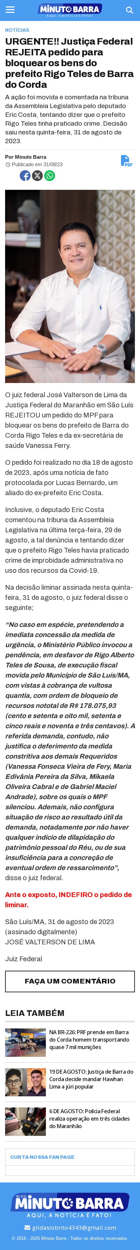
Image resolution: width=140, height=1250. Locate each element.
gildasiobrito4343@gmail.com (74, 1227)
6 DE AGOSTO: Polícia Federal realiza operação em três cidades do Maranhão (89, 1118)
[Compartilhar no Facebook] (25, 175)
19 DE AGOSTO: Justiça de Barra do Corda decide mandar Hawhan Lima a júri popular (91, 1079)
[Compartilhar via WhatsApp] (49, 175)
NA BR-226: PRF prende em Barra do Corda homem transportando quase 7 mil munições (89, 1039)
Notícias (17, 30)
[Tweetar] (37, 175)
